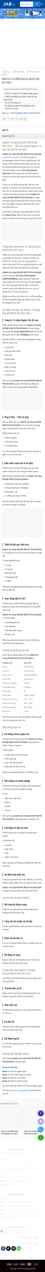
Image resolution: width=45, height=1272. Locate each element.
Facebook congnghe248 (19, 1090)
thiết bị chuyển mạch (15, 157)
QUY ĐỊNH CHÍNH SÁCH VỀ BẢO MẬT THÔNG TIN (22, 1217)
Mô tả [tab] (5, 130)
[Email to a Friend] (17, 119)
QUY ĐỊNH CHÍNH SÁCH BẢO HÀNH (16, 1206)
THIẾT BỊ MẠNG (18, 72)
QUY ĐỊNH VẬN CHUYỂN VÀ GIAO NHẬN (18, 1210)
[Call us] (18, 1248)
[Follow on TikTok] (8, 1248)
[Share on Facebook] (8, 119)
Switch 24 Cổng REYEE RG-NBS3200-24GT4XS (9, 1132)
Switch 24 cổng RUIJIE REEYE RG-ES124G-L (33, 1132)
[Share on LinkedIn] (26, 119)
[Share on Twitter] (13, 119)
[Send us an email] (13, 1248)
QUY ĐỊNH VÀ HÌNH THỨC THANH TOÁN (18, 1202)
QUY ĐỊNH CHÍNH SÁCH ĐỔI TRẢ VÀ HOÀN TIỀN (21, 1213)
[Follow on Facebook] (3, 1248)
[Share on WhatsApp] (4, 119)
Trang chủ (5, 72)
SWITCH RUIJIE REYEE (31, 113)
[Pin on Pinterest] (21, 119)
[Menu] (41, 4)
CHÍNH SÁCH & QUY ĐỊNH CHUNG (16, 1198)
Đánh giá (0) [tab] (8, 136)
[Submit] (36, 4)
